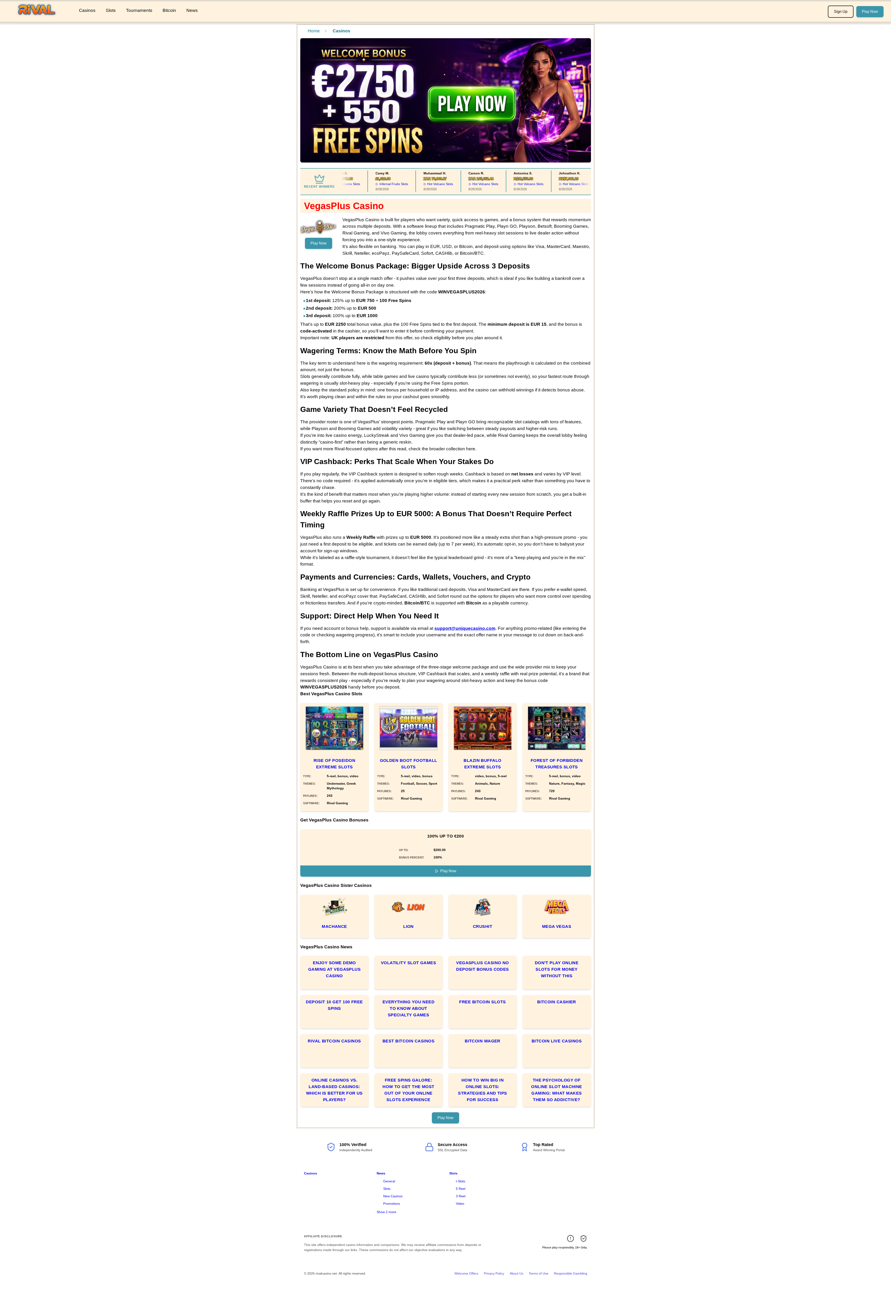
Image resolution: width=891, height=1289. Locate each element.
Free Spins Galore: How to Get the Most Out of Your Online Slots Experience (408, 1090)
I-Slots (460, 1181)
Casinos (87, 10)
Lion (408, 926)
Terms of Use (538, 1273)
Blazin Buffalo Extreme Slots (482, 763)
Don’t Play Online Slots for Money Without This (557, 969)
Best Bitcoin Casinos (408, 1041)
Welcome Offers (466, 1273)
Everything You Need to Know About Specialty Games (408, 1008)
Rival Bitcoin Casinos (334, 1041)
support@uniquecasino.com (464, 628)
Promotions (391, 1203)
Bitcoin (169, 10)
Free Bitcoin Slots (482, 1002)
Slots (111, 10)
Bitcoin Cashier (556, 1002)
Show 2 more (386, 1212)
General (389, 1181)
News (192, 10)
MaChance (334, 926)
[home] (38, 18)
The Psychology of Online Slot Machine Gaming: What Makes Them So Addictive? (556, 1090)
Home (314, 30)
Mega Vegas (556, 926)
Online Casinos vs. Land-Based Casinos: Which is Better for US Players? (334, 1090)
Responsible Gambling (570, 1273)
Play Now (870, 12)
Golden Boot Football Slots (408, 763)
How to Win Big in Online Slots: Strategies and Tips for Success (482, 1090)
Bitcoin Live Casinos (557, 1041)
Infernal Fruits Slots (375, 184)
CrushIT (482, 926)
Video (460, 1203)
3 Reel (460, 1196)
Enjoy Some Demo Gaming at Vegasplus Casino (334, 969)
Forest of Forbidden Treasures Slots (557, 763)
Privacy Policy (494, 1273)
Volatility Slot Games (408, 962)
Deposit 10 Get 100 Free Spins (334, 1005)
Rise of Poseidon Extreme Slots (334, 763)
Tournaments (139, 10)
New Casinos (393, 1196)
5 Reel (460, 1189)
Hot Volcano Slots (422, 184)
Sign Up (840, 12)
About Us (516, 1273)
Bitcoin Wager (482, 1041)
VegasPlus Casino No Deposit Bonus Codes (482, 966)
